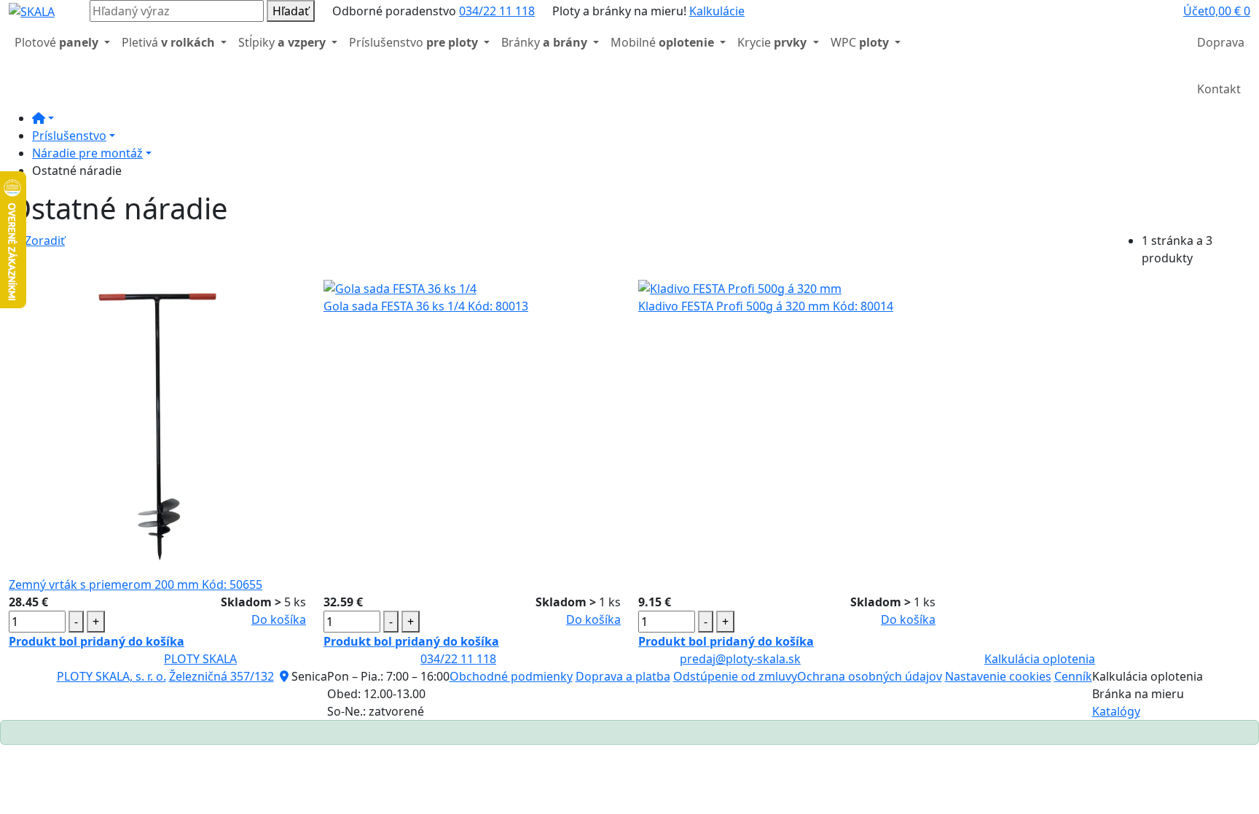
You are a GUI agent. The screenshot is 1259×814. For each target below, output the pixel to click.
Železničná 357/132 (221, 676)
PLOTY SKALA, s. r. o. (111, 676)
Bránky (544, 42)
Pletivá (168, 42)
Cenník (1073, 676)
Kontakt (1219, 89)
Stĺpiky (282, 42)
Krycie (772, 42)
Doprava (1220, 42)
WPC (860, 42)
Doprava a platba (623, 676)
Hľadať (290, 11)
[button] (1196, 11)
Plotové (56, 42)
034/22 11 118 (497, 11)
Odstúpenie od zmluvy (735, 676)
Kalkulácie (717, 11)
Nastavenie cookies (998, 676)
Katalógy (1116, 711)
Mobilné (662, 42)
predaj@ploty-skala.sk (740, 659)
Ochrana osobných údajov (869, 676)
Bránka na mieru (1138, 694)
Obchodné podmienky (511, 676)
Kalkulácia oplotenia (1039, 659)
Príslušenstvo (413, 42)
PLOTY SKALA (200, 659)
